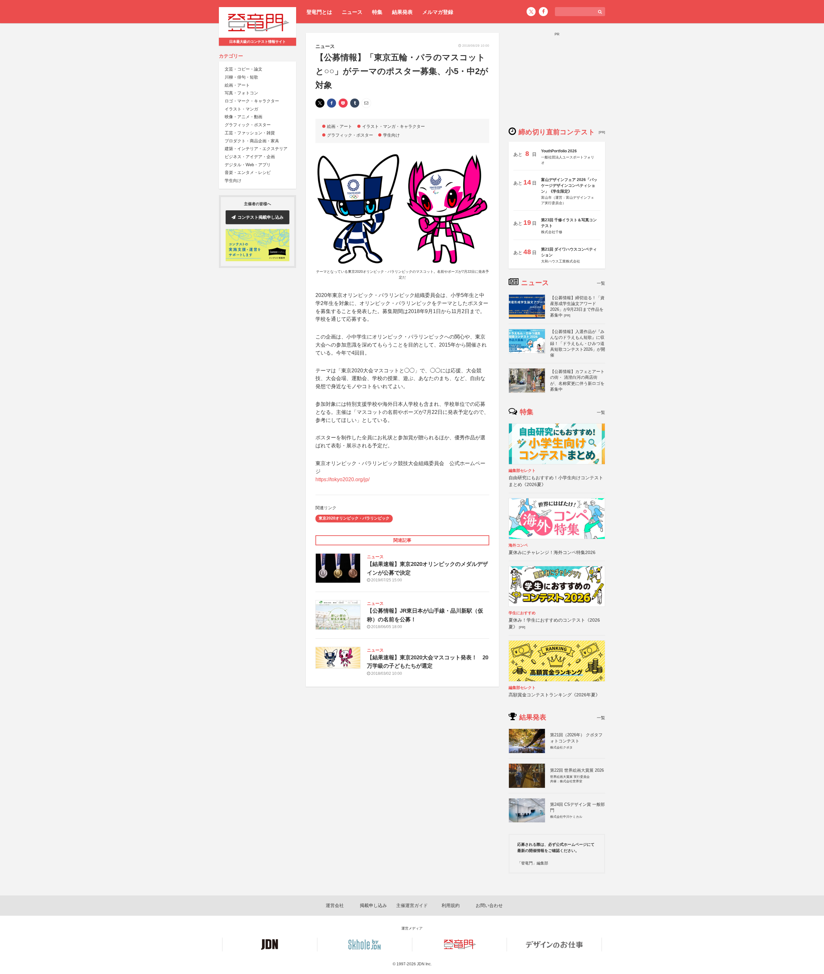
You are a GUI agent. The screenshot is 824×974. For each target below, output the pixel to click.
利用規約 (451, 905)
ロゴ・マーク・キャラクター (252, 101)
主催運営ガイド (412, 905)
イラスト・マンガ (241, 109)
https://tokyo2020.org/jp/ (342, 479)
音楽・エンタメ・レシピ (248, 172)
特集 (377, 12)
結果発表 (402, 12)
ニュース (352, 12)
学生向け (233, 180)
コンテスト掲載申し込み (261, 217)
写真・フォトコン (241, 93)
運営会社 (335, 905)
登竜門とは (319, 12)
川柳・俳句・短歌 (241, 77)
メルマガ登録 (437, 12)
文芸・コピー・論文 (243, 69)
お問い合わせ (489, 905)
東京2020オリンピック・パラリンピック (354, 518)
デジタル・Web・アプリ (248, 164)
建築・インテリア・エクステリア (256, 149)
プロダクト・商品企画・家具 (252, 140)
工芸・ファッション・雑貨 (250, 132)
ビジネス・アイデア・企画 (250, 156)
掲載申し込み (373, 905)
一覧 (601, 283)
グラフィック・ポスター (248, 125)
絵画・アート (237, 85)
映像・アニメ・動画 (243, 117)
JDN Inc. (424, 964)
